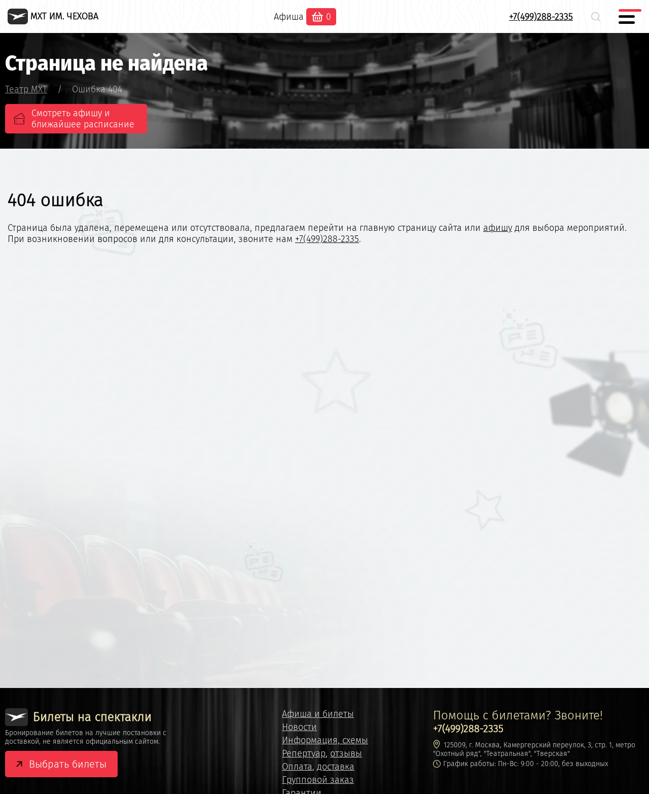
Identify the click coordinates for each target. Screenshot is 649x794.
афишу (497, 227)
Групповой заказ (318, 779)
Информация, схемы (325, 740)
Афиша (289, 16)
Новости (299, 727)
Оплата (297, 766)
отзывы (346, 753)
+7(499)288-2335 (541, 16)
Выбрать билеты (67, 764)
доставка (335, 766)
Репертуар (304, 753)
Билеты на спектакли (92, 717)
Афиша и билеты (318, 713)
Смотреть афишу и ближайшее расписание (82, 119)
